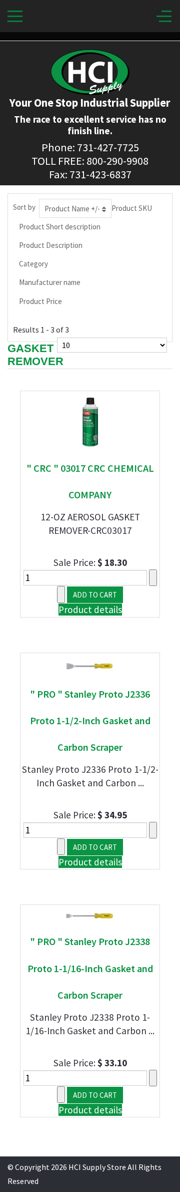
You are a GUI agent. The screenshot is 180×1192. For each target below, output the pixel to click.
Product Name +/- (72, 208)
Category (33, 263)
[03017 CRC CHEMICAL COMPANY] (90, 421)
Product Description (50, 245)
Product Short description (59, 226)
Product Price (40, 301)
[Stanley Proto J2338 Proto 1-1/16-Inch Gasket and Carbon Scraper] (90, 915)
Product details (90, 610)
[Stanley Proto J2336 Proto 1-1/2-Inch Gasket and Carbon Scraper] (90, 665)
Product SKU (132, 208)
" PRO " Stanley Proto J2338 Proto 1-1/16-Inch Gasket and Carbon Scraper (90, 968)
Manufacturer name (49, 282)
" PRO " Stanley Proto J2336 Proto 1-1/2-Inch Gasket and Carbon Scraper (90, 720)
